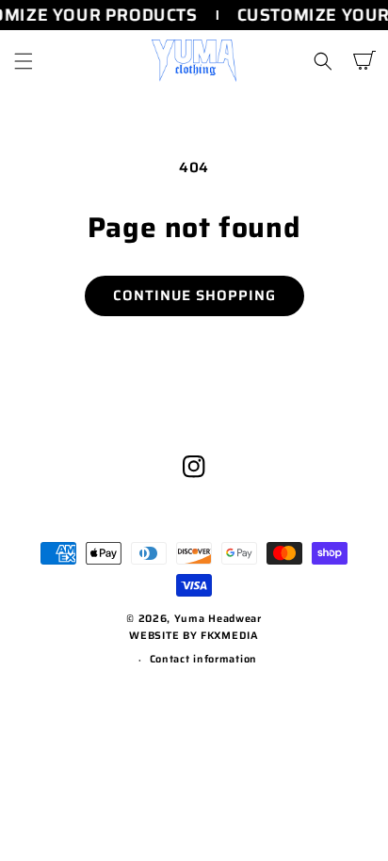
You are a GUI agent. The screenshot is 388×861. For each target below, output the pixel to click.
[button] (23, 61)
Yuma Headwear (218, 619)
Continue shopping (194, 295)
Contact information (203, 659)
